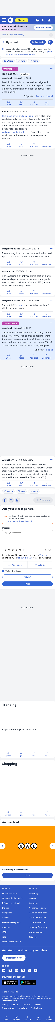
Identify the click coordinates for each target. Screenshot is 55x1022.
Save (23, 61)
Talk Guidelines (25, 557)
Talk (4, 34)
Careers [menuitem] (5, 917)
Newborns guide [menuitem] (36, 932)
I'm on (38, 1020)
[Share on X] (11, 500)
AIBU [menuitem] (4, 932)
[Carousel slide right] (52, 846)
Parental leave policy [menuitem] (11, 922)
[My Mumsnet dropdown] (50, 20)
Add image (17, 565)
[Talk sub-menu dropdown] (51, 35)
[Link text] (20, 550)
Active (6, 1020)
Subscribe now (14, 957)
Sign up (21, 20)
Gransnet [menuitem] (6, 927)
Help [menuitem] (4, 1005)
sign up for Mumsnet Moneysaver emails (29, 53)
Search (49, 1020)
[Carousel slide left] (2, 846)
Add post (34, 104)
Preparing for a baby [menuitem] (38, 927)
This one (18, 305)
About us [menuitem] (6, 888)
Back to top (45, 500)
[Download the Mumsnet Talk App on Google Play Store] (28, 982)
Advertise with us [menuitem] (10, 893)
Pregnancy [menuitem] (33, 893)
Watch (10, 61)
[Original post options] (51, 68)
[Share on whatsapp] (17, 500)
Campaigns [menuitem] (7, 912)
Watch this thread (13, 571)
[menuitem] (3, 970)
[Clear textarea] (24, 550)
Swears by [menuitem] (33, 903)
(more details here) (9, 1000)
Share (35, 61)
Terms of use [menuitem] (27, 1005)
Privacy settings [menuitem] (8, 1008)
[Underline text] (9, 550)
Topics (21, 756)
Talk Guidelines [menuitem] (36, 1008)
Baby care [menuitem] (33, 937)
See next (40, 96)
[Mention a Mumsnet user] (46, 550)
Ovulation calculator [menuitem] (38, 912)
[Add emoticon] (50, 550)
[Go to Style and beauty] (3, 42)
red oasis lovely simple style (16, 132)
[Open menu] (4, 20)
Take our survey (43, 27)
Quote (8, 104)
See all (49, 96)
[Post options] (51, 111)
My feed (8, 756)
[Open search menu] (43, 20)
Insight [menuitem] (5, 908)
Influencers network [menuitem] (11, 903)
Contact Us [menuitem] (14, 1005)
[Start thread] (37, 20)
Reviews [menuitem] (32, 898)
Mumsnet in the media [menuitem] (12, 898)
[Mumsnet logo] (10, 20)
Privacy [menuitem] (38, 1005)
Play (27, 875)
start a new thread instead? (20, 521)
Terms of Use (45, 555)
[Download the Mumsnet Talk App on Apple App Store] (10, 982)
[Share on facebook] (4, 500)
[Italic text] (16, 550)
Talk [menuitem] (4, 937)
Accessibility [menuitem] (22, 1008)
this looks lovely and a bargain (17, 115)
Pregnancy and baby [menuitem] (11, 941)
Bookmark (46, 146)
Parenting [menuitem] (33, 888)
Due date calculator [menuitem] (37, 917)
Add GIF (42, 565)
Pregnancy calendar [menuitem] (37, 908)
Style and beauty (16, 34)
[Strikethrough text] (13, 550)
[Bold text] (5, 550)
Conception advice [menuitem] (37, 922)
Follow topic (38, 42)
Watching (16, 1020)
